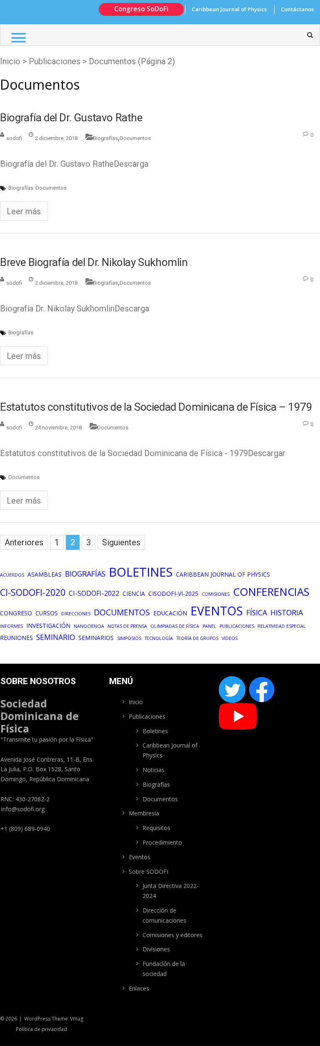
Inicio (10, 61)
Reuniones (16, 638)
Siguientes (121, 542)
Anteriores (24, 542)
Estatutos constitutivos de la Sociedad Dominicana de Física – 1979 (156, 407)
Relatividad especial (282, 626)
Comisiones (216, 594)
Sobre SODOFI (148, 871)
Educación (170, 613)
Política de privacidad (41, 1029)
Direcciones (75, 614)
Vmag (76, 1018)
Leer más (24, 211)
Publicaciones (237, 626)
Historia (286, 612)
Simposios (129, 638)
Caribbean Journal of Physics (229, 9)
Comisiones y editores (172, 935)
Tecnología (159, 638)
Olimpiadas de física (174, 626)
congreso (16, 613)
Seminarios (96, 638)
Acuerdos (12, 575)
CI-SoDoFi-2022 (94, 593)
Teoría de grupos (197, 638)
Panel (209, 626)
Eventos (216, 611)
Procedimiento (162, 842)
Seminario (55, 637)
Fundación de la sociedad (163, 969)
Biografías (105, 138)
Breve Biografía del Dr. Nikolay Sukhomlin (94, 262)
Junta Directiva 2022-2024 (170, 891)
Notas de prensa (127, 626)
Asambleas (45, 574)
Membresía (144, 813)
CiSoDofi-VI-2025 (173, 593)
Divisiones (156, 949)
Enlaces (139, 988)
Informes (11, 626)
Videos (230, 638)
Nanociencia (89, 626)
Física (256, 612)
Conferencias (271, 591)
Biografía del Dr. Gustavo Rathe (71, 117)
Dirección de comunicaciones (164, 915)
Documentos (135, 138)
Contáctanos (297, 9)
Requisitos (156, 828)
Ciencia (133, 593)
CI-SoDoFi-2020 (32, 592)
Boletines (140, 572)
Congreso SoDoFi (141, 8)
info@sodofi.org (23, 809)
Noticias (153, 770)
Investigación (48, 626)
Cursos (46, 613)
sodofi (14, 138)
